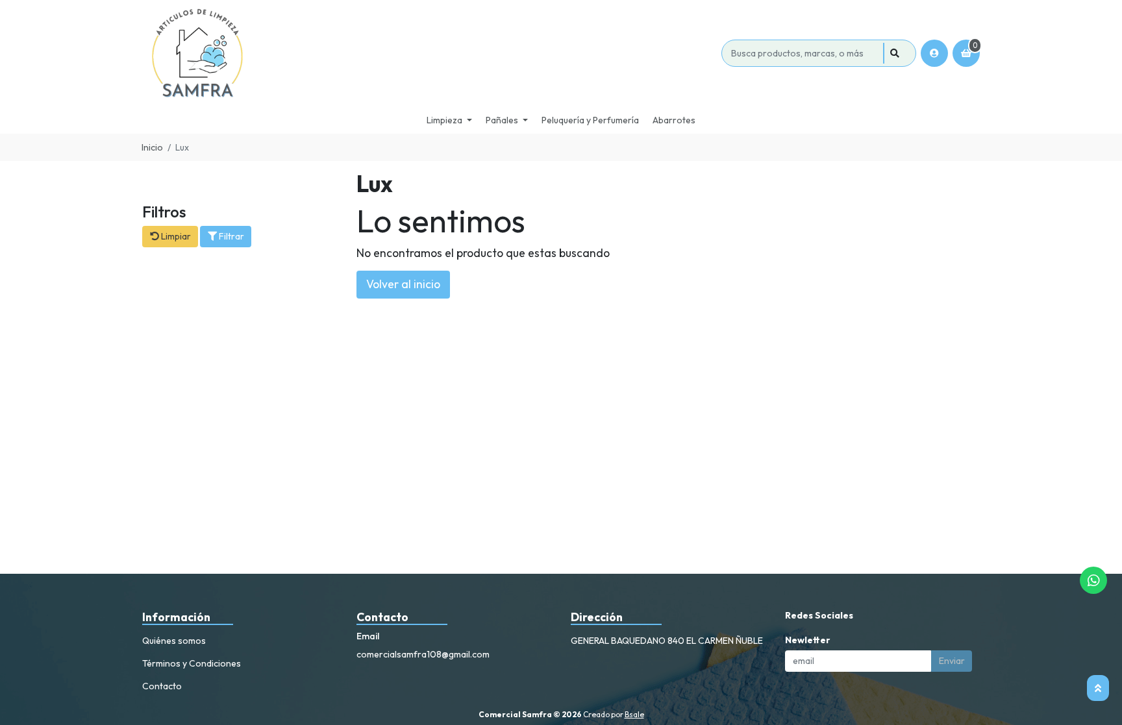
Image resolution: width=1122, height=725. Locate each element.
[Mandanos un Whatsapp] (1093, 580)
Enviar (952, 661)
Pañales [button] (502, 120)
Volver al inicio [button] (403, 283)
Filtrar (230, 236)
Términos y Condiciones (191, 663)
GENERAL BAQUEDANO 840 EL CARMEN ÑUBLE (667, 640)
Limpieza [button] (444, 120)
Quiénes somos (174, 640)
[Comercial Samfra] (429, 53)
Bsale (634, 714)
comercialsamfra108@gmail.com (423, 654)
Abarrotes (674, 120)
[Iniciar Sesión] (934, 53)
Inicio (152, 147)
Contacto (162, 686)
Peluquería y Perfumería (590, 120)
